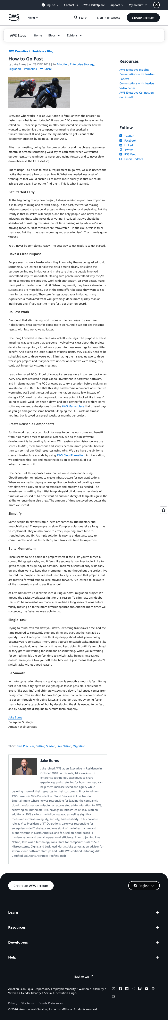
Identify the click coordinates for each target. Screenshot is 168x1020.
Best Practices (25, 746)
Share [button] (48, 68)
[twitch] (140, 989)
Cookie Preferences (51, 1003)
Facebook (129, 140)
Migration (79, 746)
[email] (113, 997)
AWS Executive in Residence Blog (30, 51)
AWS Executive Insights (134, 69)
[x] (113, 989)
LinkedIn (129, 145)
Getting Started (45, 746)
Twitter (128, 136)
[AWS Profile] (156, 5)
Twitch (128, 149)
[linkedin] (126, 989)
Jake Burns (15, 717)
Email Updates (133, 159)
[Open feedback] (163, 510)
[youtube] (146, 989)
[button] (143, 17)
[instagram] (133, 989)
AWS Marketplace (73, 406)
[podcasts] (153, 989)
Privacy (12, 1003)
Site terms (27, 1003)
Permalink (30, 68)
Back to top (81, 976)
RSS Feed (129, 154)
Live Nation (64, 746)
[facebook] (120, 989)
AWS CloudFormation (70, 455)
